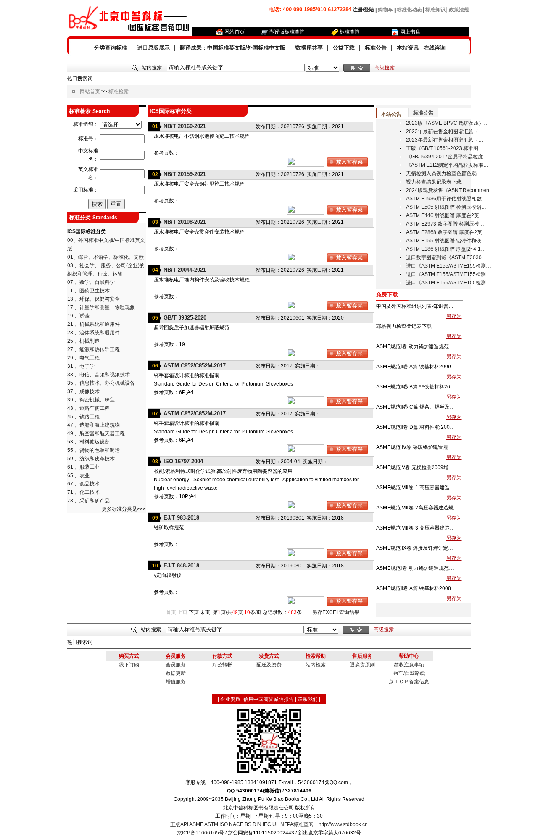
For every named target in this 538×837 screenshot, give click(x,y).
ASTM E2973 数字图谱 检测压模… (445, 224)
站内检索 (316, 665)
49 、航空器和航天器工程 (96, 433)
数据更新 (176, 673)
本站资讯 (408, 48)
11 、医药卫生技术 (88, 291)
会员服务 (176, 665)
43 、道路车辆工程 (88, 408)
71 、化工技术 (83, 492)
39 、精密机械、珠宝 (91, 400)
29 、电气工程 (83, 358)
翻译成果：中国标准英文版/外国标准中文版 (232, 48)
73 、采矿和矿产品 (88, 501)
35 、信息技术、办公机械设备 (101, 383)
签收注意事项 (409, 665)
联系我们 (308, 699)
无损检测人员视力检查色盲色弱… (444, 173)
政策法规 (459, 10)
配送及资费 (269, 665)
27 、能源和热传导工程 (93, 349)
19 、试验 (78, 316)
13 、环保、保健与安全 (93, 299)
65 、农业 (78, 475)
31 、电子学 (81, 366)
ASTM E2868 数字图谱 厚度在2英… (446, 232)
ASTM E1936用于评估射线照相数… (446, 199)
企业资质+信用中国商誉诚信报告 (257, 699)
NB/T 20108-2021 (185, 222)
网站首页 (234, 32)
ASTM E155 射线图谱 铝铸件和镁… (446, 241)
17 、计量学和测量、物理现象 (101, 307)
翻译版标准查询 (287, 32)
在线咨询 (435, 48)
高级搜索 (384, 68)
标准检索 (118, 91)
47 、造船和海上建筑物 (93, 425)
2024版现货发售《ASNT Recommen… (450, 190)
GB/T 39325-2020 (185, 318)
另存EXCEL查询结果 (335, 612)
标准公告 (376, 48)
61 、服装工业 (83, 467)
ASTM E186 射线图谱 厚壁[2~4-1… (446, 249)
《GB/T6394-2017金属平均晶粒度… (447, 157)
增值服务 (176, 682)
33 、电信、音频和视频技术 (98, 375)
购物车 (385, 10)
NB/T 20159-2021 (185, 174)
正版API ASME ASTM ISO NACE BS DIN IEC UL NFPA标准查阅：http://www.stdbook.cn (269, 824)
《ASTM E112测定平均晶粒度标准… (447, 165)
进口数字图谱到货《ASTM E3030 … (447, 257)
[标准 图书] (322, 68)
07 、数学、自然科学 (91, 282)
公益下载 (344, 48)
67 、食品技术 (83, 484)
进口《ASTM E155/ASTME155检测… (448, 266)
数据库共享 (309, 48)
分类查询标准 (110, 48)
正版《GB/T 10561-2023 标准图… (444, 148)
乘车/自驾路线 (409, 673)
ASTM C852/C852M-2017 (195, 365)
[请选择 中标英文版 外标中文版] (121, 125)
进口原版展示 (153, 48)
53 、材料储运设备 (88, 442)
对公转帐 (222, 665)
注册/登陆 (363, 10)
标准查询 (350, 32)
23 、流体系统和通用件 (93, 333)
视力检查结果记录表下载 (434, 182)
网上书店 (410, 32)
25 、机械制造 (83, 341)
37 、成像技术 (83, 391)
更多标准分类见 (119, 509)
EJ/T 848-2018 (181, 565)
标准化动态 (409, 10)
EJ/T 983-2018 (181, 517)
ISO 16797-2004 (183, 461)
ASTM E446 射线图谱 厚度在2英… (445, 215)
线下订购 (129, 665)
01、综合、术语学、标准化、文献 (105, 257)
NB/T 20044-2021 (185, 270)
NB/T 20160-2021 (185, 126)
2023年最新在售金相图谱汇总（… (444, 131)
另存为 (454, 316)
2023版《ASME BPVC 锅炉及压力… (447, 123)
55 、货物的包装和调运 (93, 450)
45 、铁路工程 (83, 417)
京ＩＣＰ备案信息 (409, 682)
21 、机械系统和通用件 (93, 324)
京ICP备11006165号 (200, 833)
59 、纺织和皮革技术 (91, 459)
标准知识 (435, 10)
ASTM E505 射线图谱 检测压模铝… (446, 207)
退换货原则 (362, 665)
